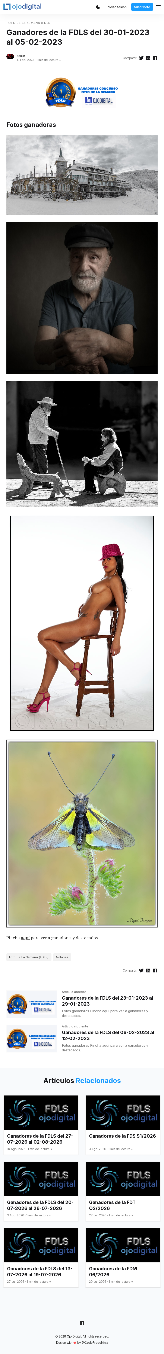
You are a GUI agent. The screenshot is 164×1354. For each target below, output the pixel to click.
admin (21, 56)
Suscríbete (142, 7)
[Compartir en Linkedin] (148, 58)
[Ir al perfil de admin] (10, 58)
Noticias (62, 957)
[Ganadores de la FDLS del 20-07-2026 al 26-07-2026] (41, 1191)
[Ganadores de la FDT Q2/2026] (123, 1191)
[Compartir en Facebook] (155, 58)
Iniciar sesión (117, 7)
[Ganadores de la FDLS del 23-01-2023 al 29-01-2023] (31, 1004)
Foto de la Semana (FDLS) (29, 23)
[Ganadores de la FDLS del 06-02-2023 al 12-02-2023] (31, 1038)
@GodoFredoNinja (95, 1342)
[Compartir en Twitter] (141, 58)
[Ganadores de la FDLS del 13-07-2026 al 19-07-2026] (41, 1257)
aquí (25, 938)
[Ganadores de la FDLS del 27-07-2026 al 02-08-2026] (41, 1125)
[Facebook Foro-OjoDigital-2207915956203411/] (82, 1322)
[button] (98, 7)
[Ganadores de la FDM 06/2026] (123, 1257)
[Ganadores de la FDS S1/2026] (123, 1125)
